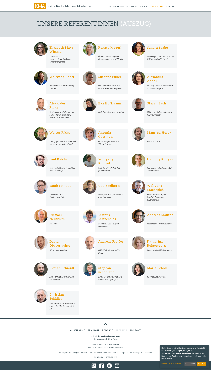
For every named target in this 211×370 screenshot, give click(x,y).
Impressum (98, 357)
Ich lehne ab (190, 364)
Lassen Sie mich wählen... (171, 364)
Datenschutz (111, 357)
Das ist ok (201, 364)
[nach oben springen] (105, 324)
